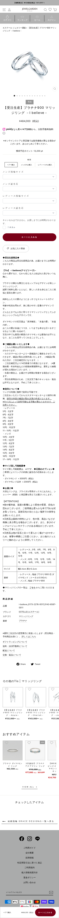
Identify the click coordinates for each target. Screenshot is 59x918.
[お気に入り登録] (6, 689)
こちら (32, 587)
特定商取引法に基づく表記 (29, 863)
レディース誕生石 (13, 208)
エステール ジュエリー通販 (14, 28)
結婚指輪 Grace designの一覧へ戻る (30, 821)
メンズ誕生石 (11, 184)
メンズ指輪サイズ (13, 171)
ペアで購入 (11, 165)
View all (28, 787)
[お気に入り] (50, 9)
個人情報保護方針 (29, 872)
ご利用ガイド (29, 848)
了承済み (11, 227)
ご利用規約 (29, 867)
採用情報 (29, 858)
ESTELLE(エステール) (29, 612)
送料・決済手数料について (15, 646)
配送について (9, 650)
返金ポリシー (29, 877)
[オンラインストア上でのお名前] (21, 838)
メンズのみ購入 (26, 165)
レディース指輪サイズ (16, 196)
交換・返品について (12, 655)
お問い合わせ (29, 882)
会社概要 (29, 853)
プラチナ (23, 621)
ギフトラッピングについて (15, 642)
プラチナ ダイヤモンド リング (12, 764)
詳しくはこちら (28, 636)
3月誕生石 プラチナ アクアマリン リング (35, 764)
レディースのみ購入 (45, 165)
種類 (29, 160)
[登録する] (51, 892)
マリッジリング (26, 616)
